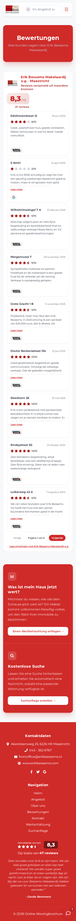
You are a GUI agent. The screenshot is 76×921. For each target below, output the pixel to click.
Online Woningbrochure (44, 914)
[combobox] (42, 9)
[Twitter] (38, 771)
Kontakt (38, 818)
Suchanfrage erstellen (38, 700)
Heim (38, 793)
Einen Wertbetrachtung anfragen (38, 631)
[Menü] (66, 9)
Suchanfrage (38, 831)
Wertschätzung (38, 824)
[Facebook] (31, 771)
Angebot (38, 799)
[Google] (44, 771)
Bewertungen (38, 812)
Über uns (38, 806)
